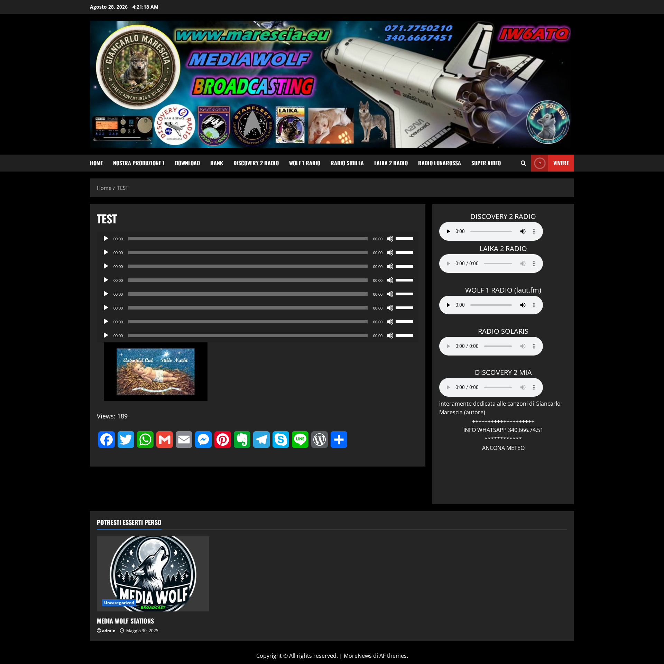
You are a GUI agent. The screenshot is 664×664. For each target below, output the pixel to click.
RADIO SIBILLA (347, 163)
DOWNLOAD (187, 163)
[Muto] (390, 238)
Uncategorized (119, 603)
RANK (216, 163)
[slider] (405, 238)
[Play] (105, 238)
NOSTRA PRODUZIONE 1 (139, 163)
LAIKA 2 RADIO (391, 163)
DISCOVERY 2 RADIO (256, 163)
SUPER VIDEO (486, 163)
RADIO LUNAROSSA (439, 163)
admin (109, 631)
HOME (96, 163)
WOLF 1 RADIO (304, 163)
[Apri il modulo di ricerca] (523, 163)
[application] (257, 239)
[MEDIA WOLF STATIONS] (153, 573)
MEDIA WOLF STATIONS (125, 620)
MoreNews (358, 656)
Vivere (561, 163)
